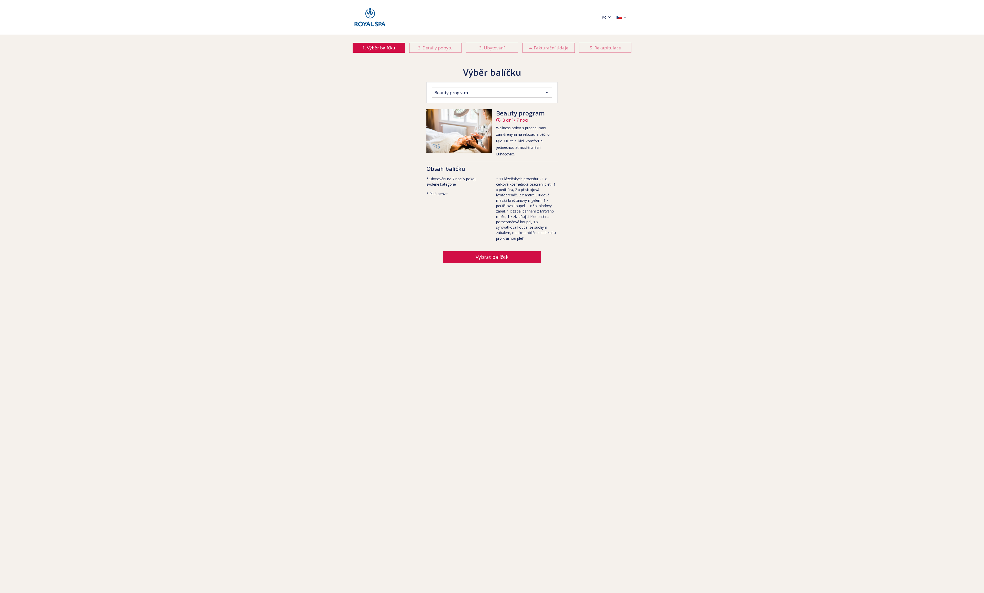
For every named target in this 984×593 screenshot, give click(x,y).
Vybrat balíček (492, 257)
